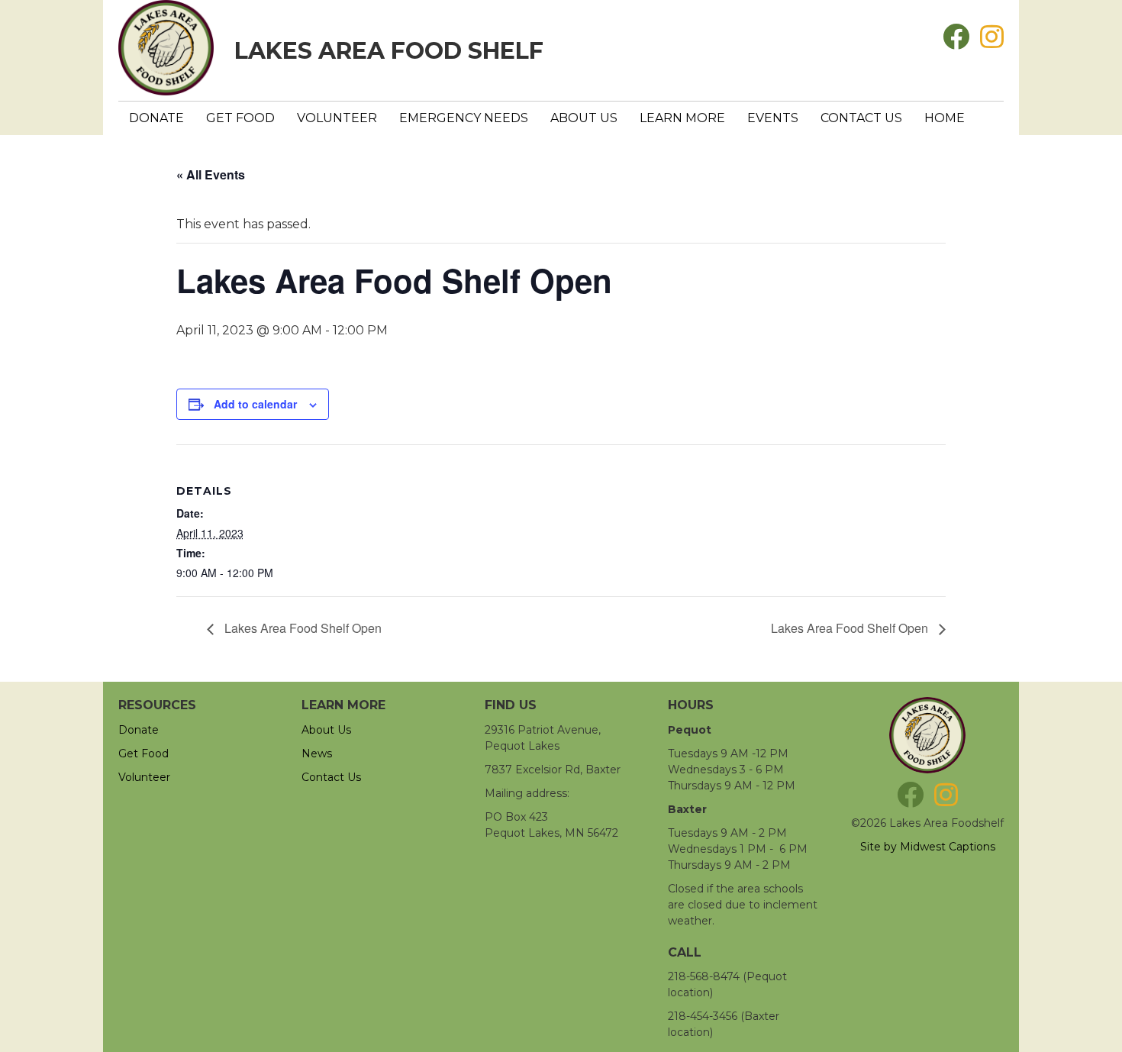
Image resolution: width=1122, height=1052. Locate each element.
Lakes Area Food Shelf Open (301, 628)
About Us (583, 118)
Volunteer (337, 118)
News (316, 753)
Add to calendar (255, 403)
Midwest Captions (947, 847)
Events (772, 118)
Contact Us (861, 118)
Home (944, 118)
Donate (156, 118)
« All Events (210, 174)
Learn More (682, 118)
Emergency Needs (463, 118)
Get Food (240, 118)
